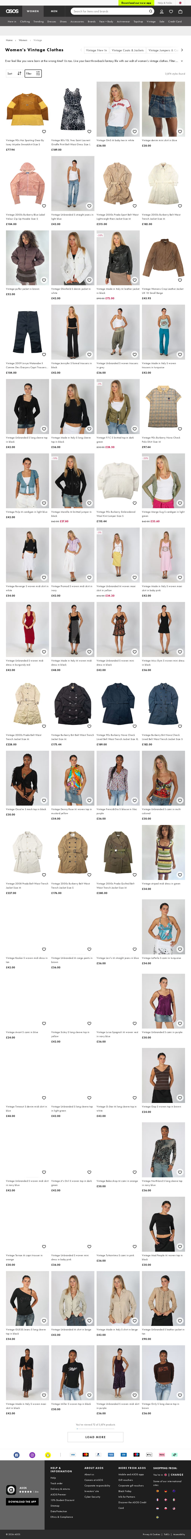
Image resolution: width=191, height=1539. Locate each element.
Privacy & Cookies (151, 1534)
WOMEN (33, 11)
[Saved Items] (171, 11)
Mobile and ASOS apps (131, 1474)
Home (9, 40)
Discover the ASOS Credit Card (132, 1505)
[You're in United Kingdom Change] (180, 3)
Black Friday (124, 1491)
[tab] (12, 21)
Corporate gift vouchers (131, 1485)
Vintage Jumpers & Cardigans (168, 50)
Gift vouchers (125, 1480)
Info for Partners (126, 1496)
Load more (95, 1437)
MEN (54, 11)
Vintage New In (96, 50)
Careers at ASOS (93, 1480)
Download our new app (136, 2)
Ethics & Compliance (62, 1516)
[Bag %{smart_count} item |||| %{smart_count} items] (180, 11)
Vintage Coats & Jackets (128, 50)
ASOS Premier (58, 1494)
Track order (56, 1483)
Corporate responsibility (97, 1485)
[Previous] (81, 50)
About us (89, 1474)
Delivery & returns (60, 1489)
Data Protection (59, 1511)
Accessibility (179, 1534)
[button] (157, 1491)
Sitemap (55, 1505)
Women (23, 40)
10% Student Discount (62, 1500)
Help (53, 1477)
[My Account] (161, 11)
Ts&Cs (167, 1534)
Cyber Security (92, 1496)
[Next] (182, 50)
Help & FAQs (165, 2)
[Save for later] (44, 131)
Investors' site (91, 1491)
